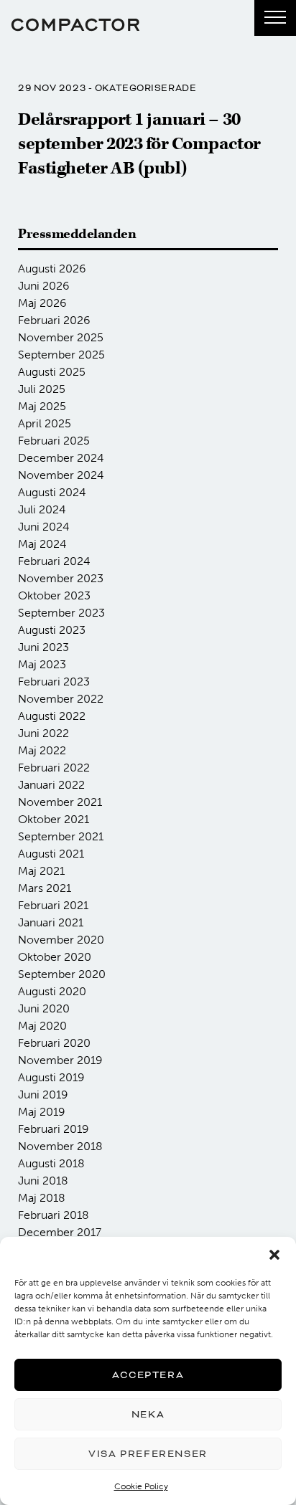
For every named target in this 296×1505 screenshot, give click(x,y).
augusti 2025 (51, 372)
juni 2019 (43, 1094)
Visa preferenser (148, 1454)
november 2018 (60, 1146)
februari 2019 (53, 1129)
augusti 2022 (51, 716)
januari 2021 (50, 922)
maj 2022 (42, 750)
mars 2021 (44, 888)
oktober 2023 (54, 595)
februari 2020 (54, 1043)
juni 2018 (43, 1180)
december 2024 (61, 458)
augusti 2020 (52, 991)
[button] (274, 1255)
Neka (148, 1414)
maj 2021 (41, 871)
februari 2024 (54, 561)
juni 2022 (43, 733)
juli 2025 (41, 389)
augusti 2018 (51, 1163)
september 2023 (61, 612)
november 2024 (61, 475)
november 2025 (60, 337)
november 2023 (60, 578)
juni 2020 (44, 1008)
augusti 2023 (51, 630)
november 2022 (60, 699)
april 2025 (44, 423)
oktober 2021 (53, 819)
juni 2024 (44, 526)
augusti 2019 (51, 1077)
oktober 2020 (54, 957)
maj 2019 (41, 1112)
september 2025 (61, 354)
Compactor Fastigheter (75, 25)
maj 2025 (42, 406)
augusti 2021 (51, 853)
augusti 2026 (52, 268)
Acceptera (148, 1375)
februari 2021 (53, 905)
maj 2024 (42, 544)
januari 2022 (51, 785)
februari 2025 (54, 440)
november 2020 (61, 939)
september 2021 (60, 836)
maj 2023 (42, 664)
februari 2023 (54, 681)
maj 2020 (42, 1025)
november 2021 (60, 802)
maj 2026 (42, 303)
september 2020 (62, 974)
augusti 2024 (52, 492)
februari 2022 (54, 767)
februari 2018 (53, 1215)
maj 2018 (41, 1198)
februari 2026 (54, 320)
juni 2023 (43, 647)
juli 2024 (42, 509)
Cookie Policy (141, 1486)
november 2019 (60, 1060)
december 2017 (59, 1232)
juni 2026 (44, 286)
